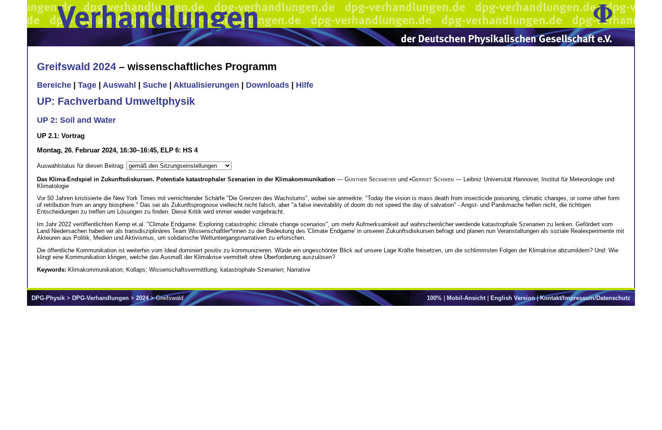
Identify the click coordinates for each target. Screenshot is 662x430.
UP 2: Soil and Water (76, 120)
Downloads (267, 85)
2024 (142, 298)
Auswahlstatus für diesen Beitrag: (82, 165)
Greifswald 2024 (76, 66)
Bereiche (54, 85)
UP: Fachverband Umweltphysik (116, 101)
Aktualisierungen (206, 85)
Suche (155, 85)
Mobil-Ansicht (466, 298)
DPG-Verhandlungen (100, 298)
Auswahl (119, 85)
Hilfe (304, 85)
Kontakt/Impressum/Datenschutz (585, 298)
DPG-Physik (48, 298)
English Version (512, 298)
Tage (87, 85)
